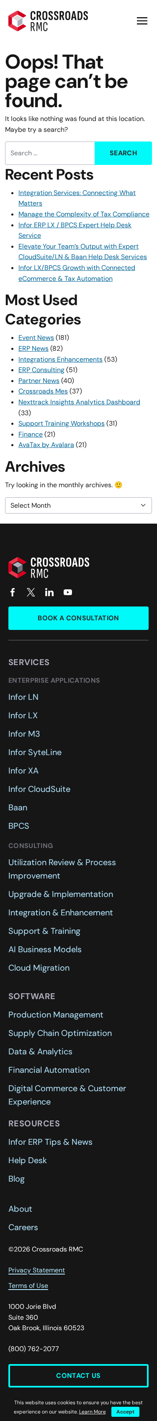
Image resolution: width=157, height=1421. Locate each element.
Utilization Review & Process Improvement (62, 869)
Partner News (38, 380)
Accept (125, 1411)
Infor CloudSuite (39, 789)
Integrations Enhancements (60, 359)
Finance (30, 434)
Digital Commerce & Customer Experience (67, 1095)
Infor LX (23, 715)
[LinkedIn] (49, 592)
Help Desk (27, 1160)
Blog (16, 1178)
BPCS (18, 825)
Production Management (55, 1014)
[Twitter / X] (31, 592)
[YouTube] (68, 592)
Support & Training (44, 930)
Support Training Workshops (61, 423)
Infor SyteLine (35, 752)
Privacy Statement (36, 1270)
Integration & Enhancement (60, 912)
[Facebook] (12, 592)
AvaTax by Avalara (46, 444)
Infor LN (23, 696)
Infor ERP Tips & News (50, 1141)
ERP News (33, 348)
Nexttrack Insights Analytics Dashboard (79, 402)
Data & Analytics (40, 1051)
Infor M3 (24, 733)
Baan (17, 807)
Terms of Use (28, 1285)
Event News (36, 337)
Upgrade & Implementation (60, 894)
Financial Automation (49, 1069)
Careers (23, 1227)
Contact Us (78, 1375)
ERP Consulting (41, 369)
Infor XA (23, 770)
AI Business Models (45, 949)
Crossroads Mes (43, 391)
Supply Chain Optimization (60, 1033)
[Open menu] (142, 21)
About (20, 1208)
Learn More (92, 1411)
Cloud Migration (38, 967)
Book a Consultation (78, 618)
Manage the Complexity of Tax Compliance (83, 214)
